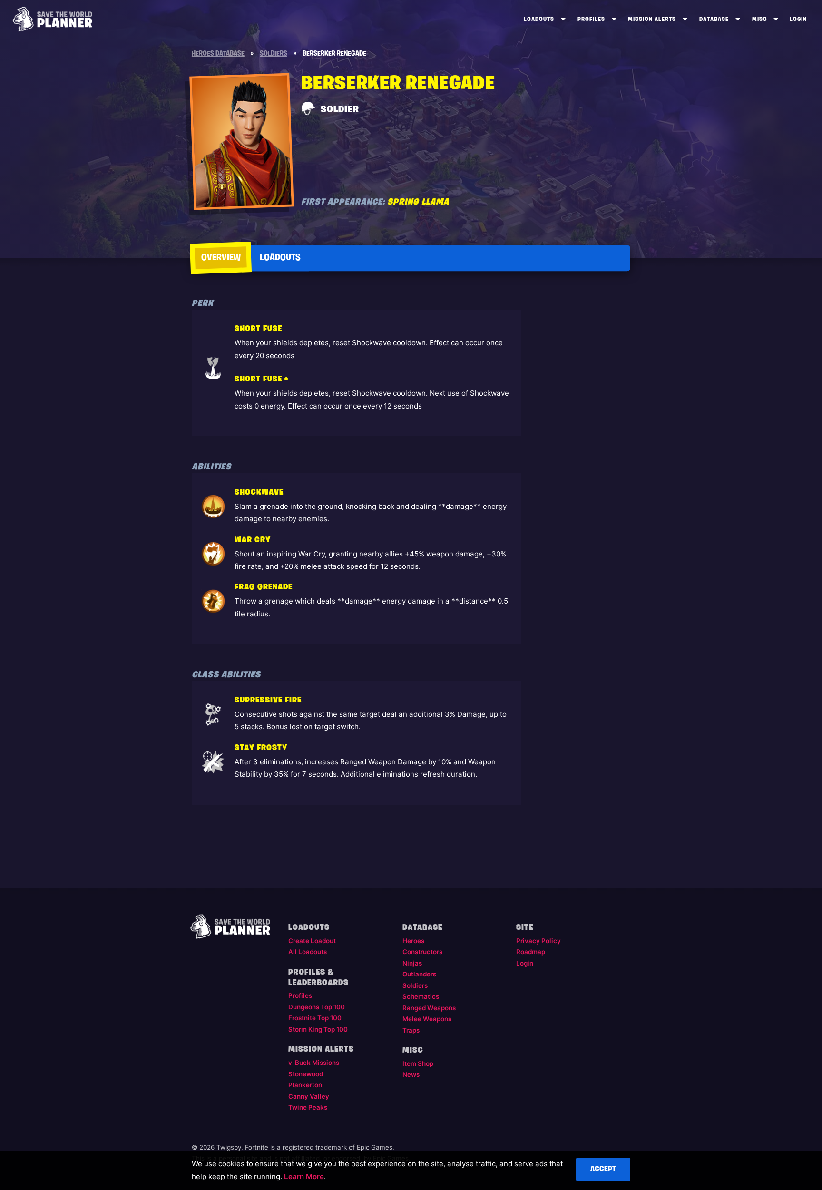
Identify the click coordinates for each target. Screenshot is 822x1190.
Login (798, 19)
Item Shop (417, 1063)
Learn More (304, 1176)
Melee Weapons (426, 1019)
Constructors (422, 952)
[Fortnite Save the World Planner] (53, 19)
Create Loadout (312, 941)
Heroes (413, 941)
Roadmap (530, 952)
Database (714, 19)
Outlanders (419, 974)
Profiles (591, 19)
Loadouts (539, 19)
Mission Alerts (652, 19)
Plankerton (305, 1085)
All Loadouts (307, 952)
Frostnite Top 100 (315, 1018)
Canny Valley (308, 1096)
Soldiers (415, 985)
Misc (759, 19)
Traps (411, 1030)
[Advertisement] (580, 447)
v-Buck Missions (313, 1062)
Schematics (420, 996)
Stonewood (305, 1074)
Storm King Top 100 (318, 1029)
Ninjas (412, 963)
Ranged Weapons (429, 1008)
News (411, 1074)
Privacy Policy (538, 941)
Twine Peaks (307, 1107)
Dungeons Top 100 (316, 1007)
